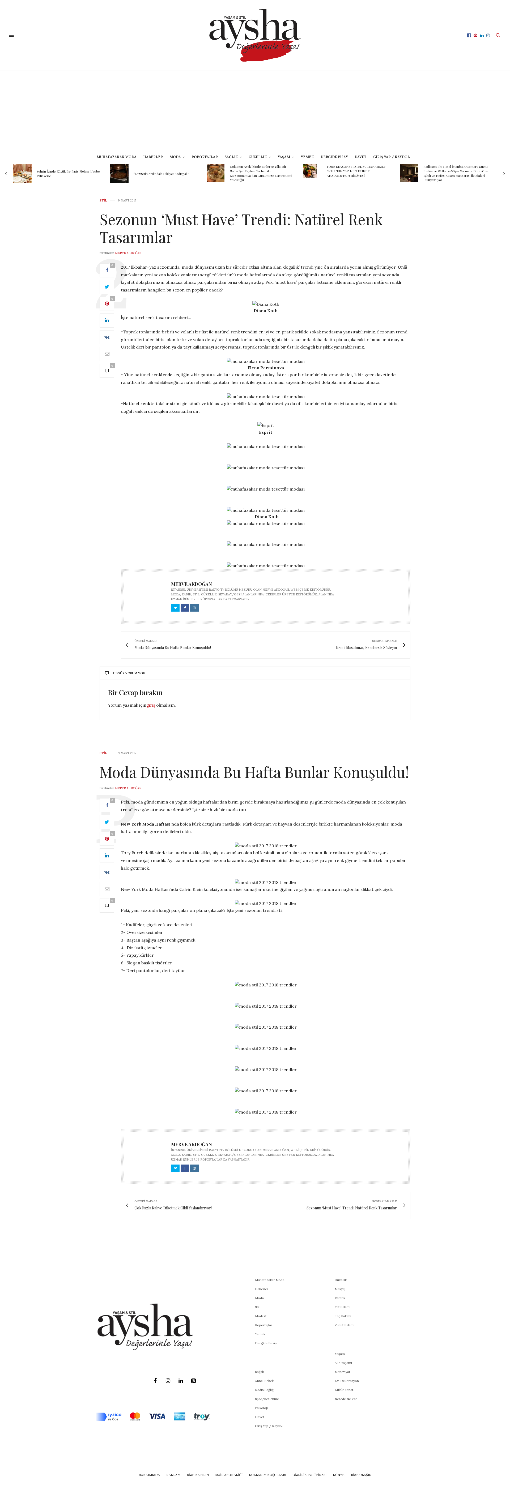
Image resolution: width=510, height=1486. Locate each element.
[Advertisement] (255, 111)
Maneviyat (342, 1372)
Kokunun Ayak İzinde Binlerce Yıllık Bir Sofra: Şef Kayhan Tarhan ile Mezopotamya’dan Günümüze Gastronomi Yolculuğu (261, 173)
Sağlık (259, 1372)
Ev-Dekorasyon (347, 1381)
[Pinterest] (193, 1380)
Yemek (307, 157)
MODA (175, 157)
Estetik (340, 1298)
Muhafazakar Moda (117, 157)
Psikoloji (261, 1408)
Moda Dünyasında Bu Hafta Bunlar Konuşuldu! (254, 771)
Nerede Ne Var (346, 1399)
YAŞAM (284, 157)
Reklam (173, 1475)
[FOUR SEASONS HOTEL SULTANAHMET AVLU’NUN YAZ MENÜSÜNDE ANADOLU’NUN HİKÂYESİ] (310, 171)
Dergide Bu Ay (334, 157)
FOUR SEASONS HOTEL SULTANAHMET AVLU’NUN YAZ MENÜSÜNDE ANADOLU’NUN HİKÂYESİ (356, 171)
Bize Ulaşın (361, 1475)
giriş (150, 705)
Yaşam (340, 1354)
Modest (260, 1316)
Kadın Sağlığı (264, 1390)
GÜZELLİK (258, 157)
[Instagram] (168, 1380)
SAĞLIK (231, 157)
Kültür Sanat (344, 1390)
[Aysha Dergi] (255, 35)
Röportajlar (205, 157)
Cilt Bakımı (342, 1307)
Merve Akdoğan (128, 253)
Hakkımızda (149, 1475)
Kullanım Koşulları (267, 1475)
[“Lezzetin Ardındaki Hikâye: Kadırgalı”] (119, 173)
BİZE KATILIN (198, 1475)
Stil (103, 200)
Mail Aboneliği (229, 1475)
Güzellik (341, 1280)
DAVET (361, 157)
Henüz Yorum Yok (129, 673)
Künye (339, 1475)
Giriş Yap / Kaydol (391, 157)
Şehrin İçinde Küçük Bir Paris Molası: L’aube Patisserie (68, 173)
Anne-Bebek (264, 1381)
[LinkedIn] (180, 1380)
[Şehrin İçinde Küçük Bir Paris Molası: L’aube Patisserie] (22, 173)
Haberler (153, 157)
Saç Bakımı (343, 1316)
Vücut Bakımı (344, 1325)
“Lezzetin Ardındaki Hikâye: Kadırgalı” (161, 173)
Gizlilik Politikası (309, 1475)
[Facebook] (155, 1380)
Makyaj (340, 1289)
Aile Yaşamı (343, 1363)
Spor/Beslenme (267, 1399)
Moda (259, 1298)
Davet (259, 1417)
